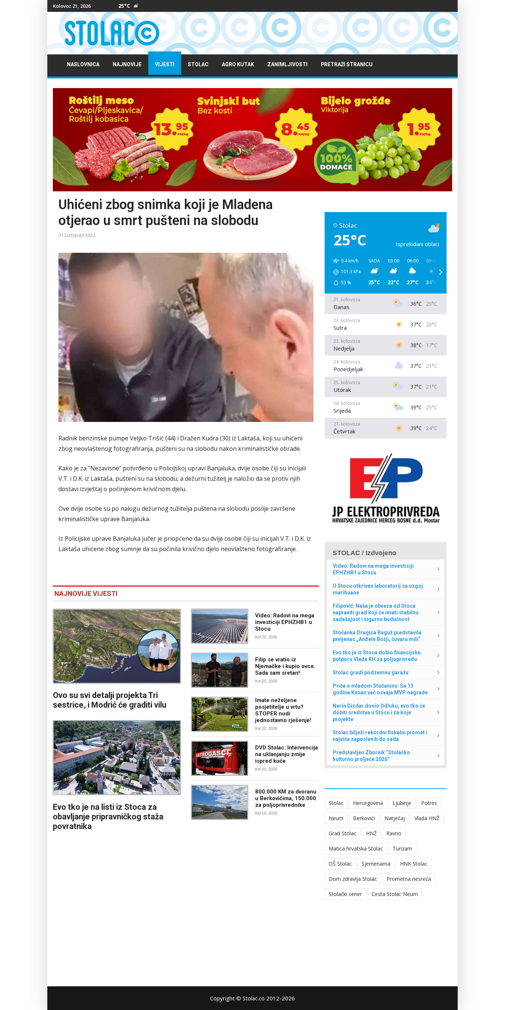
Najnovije (127, 64)
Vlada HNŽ (427, 818)
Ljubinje (402, 802)
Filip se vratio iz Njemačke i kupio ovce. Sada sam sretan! (285, 666)
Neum (336, 818)
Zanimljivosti (287, 64)
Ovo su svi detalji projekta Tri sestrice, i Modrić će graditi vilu (109, 700)
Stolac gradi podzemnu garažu (371, 672)
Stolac (198, 64)
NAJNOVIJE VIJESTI (86, 593)
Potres (429, 802)
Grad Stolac (342, 833)
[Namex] (252, 139)
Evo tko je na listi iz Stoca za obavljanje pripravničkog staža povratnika (108, 816)
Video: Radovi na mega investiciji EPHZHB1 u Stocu (284, 622)
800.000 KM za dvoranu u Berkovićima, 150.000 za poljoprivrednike (285, 798)
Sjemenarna (376, 863)
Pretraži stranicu (347, 64)
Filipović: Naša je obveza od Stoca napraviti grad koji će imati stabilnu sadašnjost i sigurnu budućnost (375, 612)
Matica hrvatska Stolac (356, 848)
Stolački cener (345, 893)
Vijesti (164, 64)
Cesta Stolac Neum (395, 893)
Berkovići (364, 818)
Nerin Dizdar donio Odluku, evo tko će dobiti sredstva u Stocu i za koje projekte (379, 712)
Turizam (402, 848)
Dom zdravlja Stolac (353, 878)
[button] (345, 272)
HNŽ (371, 833)
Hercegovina (368, 802)
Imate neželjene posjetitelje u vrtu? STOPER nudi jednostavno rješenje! (283, 710)
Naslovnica (83, 64)
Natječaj (394, 818)
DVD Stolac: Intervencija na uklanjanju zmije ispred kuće (286, 754)
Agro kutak (238, 64)
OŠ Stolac (340, 863)
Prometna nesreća (409, 878)
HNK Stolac (413, 863)
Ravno (393, 833)
